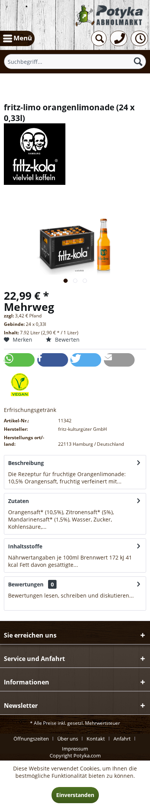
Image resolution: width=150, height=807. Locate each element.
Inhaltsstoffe (25, 546)
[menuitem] (17, 38)
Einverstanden (75, 795)
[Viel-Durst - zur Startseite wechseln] (109, 15)
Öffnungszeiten (31, 738)
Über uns (67, 738)
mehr (129, 481)
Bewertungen (25, 584)
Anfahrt (122, 738)
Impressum (75, 748)
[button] (19, 360)
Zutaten (18, 501)
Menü (22, 37)
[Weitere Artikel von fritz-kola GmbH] (75, 154)
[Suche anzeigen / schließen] (99, 38)
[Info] (139, 38)
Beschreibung (26, 463)
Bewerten (66, 339)
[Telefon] (118, 38)
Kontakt (96, 738)
